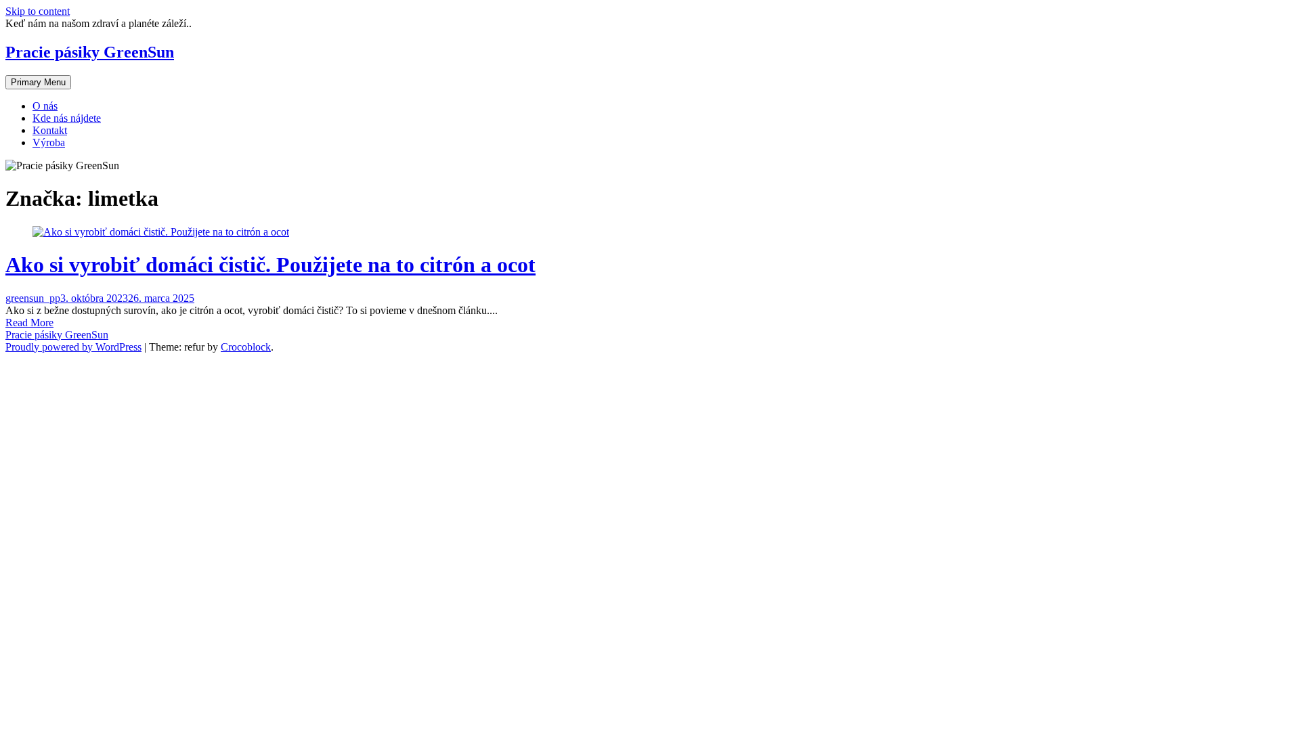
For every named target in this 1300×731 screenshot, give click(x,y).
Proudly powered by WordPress (73, 347)
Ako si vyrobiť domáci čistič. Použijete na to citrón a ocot (270, 264)
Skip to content (37, 11)
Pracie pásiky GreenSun (89, 52)
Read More (29, 322)
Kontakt (49, 130)
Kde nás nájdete (66, 118)
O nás (45, 106)
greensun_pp (32, 298)
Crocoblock (246, 347)
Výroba (48, 142)
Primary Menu (38, 82)
